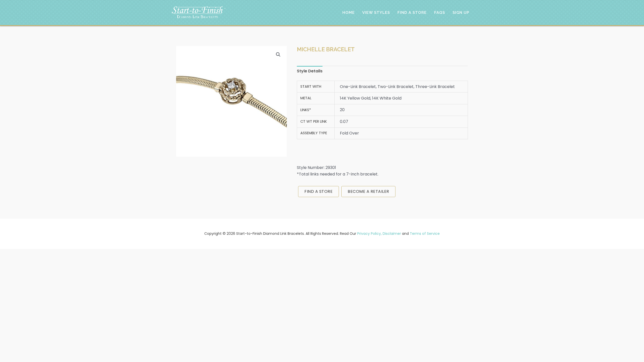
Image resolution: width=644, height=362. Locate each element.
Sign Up (461, 12)
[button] (278, 54)
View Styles (376, 12)
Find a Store (412, 12)
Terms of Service (425, 233)
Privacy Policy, (369, 233)
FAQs (439, 12)
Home (348, 12)
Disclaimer (392, 233)
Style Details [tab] (310, 71)
